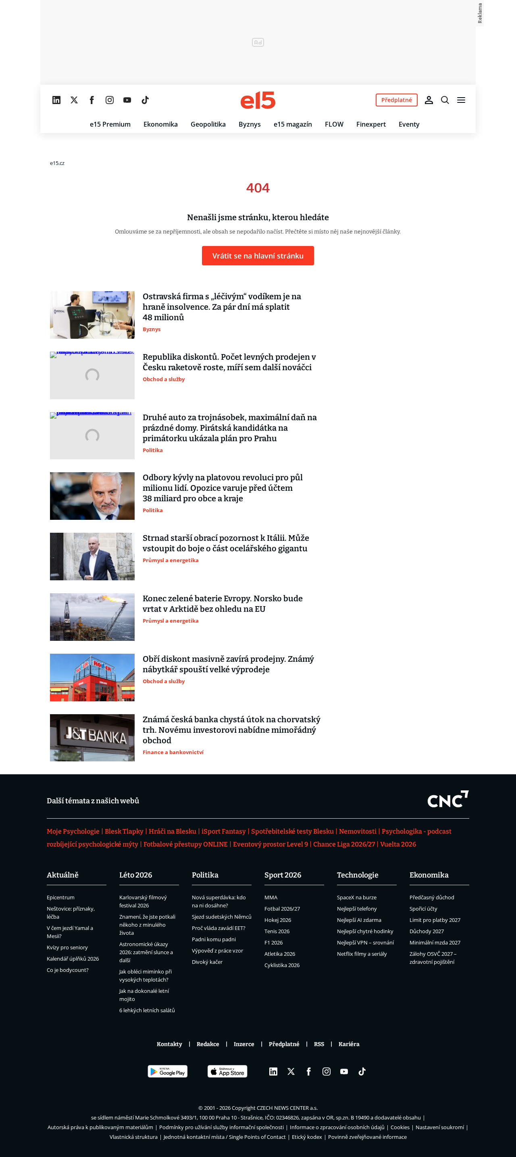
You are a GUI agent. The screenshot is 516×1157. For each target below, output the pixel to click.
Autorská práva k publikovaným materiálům (100, 1127)
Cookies (400, 1127)
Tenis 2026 (276, 931)
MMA (270, 897)
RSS (319, 1044)
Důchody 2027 (427, 931)
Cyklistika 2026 (282, 965)
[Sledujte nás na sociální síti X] (74, 100)
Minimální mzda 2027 (435, 942)
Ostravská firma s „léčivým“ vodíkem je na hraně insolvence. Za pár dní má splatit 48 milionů (222, 307)
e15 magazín (293, 124)
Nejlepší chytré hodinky (365, 931)
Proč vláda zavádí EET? (219, 928)
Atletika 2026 (279, 953)
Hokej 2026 (277, 920)
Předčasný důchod (432, 897)
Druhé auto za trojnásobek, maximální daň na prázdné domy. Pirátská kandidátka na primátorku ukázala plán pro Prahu (230, 428)
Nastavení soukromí (440, 1127)
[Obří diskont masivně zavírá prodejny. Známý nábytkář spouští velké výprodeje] (92, 677)
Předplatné (284, 1044)
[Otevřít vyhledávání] (445, 100)
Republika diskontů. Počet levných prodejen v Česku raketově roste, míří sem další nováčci (229, 362)
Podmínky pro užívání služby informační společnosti (221, 1127)
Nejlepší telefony (357, 908)
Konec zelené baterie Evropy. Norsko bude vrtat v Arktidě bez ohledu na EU (223, 604)
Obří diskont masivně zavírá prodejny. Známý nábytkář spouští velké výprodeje (228, 664)
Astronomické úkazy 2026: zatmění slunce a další (146, 952)
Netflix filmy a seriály (362, 953)
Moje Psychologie (73, 831)
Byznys (250, 124)
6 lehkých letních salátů (147, 1010)
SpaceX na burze (357, 897)
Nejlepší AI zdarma (359, 920)
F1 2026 (273, 942)
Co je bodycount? (68, 970)
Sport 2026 (283, 875)
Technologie (358, 875)
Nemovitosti (358, 831)
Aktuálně (63, 875)
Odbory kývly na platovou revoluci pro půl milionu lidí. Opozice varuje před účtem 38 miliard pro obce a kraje (223, 488)
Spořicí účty (423, 908)
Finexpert (371, 124)
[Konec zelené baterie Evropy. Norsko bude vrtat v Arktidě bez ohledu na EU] (92, 617)
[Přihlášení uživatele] (429, 100)
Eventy (409, 124)
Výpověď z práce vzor (217, 950)
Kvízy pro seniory (67, 947)
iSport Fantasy (224, 831)
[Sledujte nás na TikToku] (145, 100)
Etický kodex (307, 1136)
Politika (205, 875)
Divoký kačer (207, 961)
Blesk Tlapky (124, 831)
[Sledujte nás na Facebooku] (91, 100)
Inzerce (244, 1044)
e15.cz (57, 163)
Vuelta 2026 (398, 844)
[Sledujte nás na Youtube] (127, 100)
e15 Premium (110, 124)
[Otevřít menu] (461, 100)
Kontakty (169, 1044)
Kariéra (349, 1044)
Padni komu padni (214, 939)
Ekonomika (161, 124)
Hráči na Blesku (172, 831)
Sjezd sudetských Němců (222, 916)
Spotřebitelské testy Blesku (292, 831)
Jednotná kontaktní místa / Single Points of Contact (225, 1136)
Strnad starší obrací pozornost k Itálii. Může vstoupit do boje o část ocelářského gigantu (226, 543)
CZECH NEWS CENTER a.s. (287, 1107)
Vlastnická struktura (134, 1136)
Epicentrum (61, 897)
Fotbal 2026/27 (282, 908)
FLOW (334, 124)
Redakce (208, 1044)
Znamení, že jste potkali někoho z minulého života (147, 924)
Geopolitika (208, 124)
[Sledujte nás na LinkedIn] (56, 100)
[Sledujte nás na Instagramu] (109, 100)
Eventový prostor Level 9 (270, 844)
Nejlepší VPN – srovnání (365, 942)
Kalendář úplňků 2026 (73, 958)
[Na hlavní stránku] (258, 100)
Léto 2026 (135, 875)
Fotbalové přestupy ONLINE (186, 844)
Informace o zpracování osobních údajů (337, 1127)
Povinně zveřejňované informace (367, 1136)
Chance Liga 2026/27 (344, 844)
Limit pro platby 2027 (435, 920)
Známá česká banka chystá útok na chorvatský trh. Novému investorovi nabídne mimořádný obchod (231, 730)
